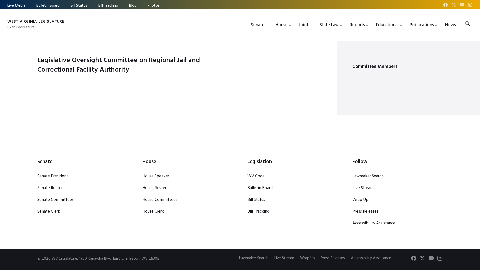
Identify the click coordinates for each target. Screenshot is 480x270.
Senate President (53, 176)
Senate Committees (56, 199)
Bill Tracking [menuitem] (108, 5)
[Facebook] (446, 5)
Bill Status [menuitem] (79, 5)
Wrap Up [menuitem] (307, 258)
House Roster (154, 188)
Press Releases (365, 211)
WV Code (256, 176)
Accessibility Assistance (374, 223)
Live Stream (363, 188)
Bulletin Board (260, 188)
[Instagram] (470, 5)
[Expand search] (467, 24)
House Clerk (153, 211)
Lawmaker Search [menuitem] (253, 258)
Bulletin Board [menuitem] (48, 5)
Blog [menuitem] (133, 5)
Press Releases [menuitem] (333, 258)
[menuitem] (257, 25)
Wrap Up (360, 199)
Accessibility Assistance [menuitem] (371, 258)
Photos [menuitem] (154, 5)
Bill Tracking (259, 211)
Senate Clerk (49, 211)
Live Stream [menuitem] (284, 258)
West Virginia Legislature (36, 21)
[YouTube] (462, 5)
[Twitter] (454, 5)
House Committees (160, 199)
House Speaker (155, 176)
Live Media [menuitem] (17, 5)
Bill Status (256, 199)
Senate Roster (50, 188)
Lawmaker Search (368, 176)
